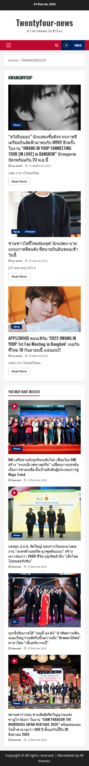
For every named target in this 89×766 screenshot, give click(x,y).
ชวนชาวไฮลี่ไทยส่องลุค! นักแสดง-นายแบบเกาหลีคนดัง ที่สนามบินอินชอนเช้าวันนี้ (44, 214)
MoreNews (66, 755)
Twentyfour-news (44, 22)
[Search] (56, 45)
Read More (21, 182)
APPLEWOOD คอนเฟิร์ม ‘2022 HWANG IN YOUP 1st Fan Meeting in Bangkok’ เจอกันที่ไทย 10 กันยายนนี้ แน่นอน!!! (44, 309)
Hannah (16, 480)
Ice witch (16, 166)
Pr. (15, 622)
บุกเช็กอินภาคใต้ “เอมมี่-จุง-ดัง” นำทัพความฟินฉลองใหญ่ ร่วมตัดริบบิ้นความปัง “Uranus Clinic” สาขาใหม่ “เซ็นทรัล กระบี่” (44, 637)
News (16, 125)
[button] (8, 45)
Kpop (16, 231)
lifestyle (30, 231)
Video (78, 45)
